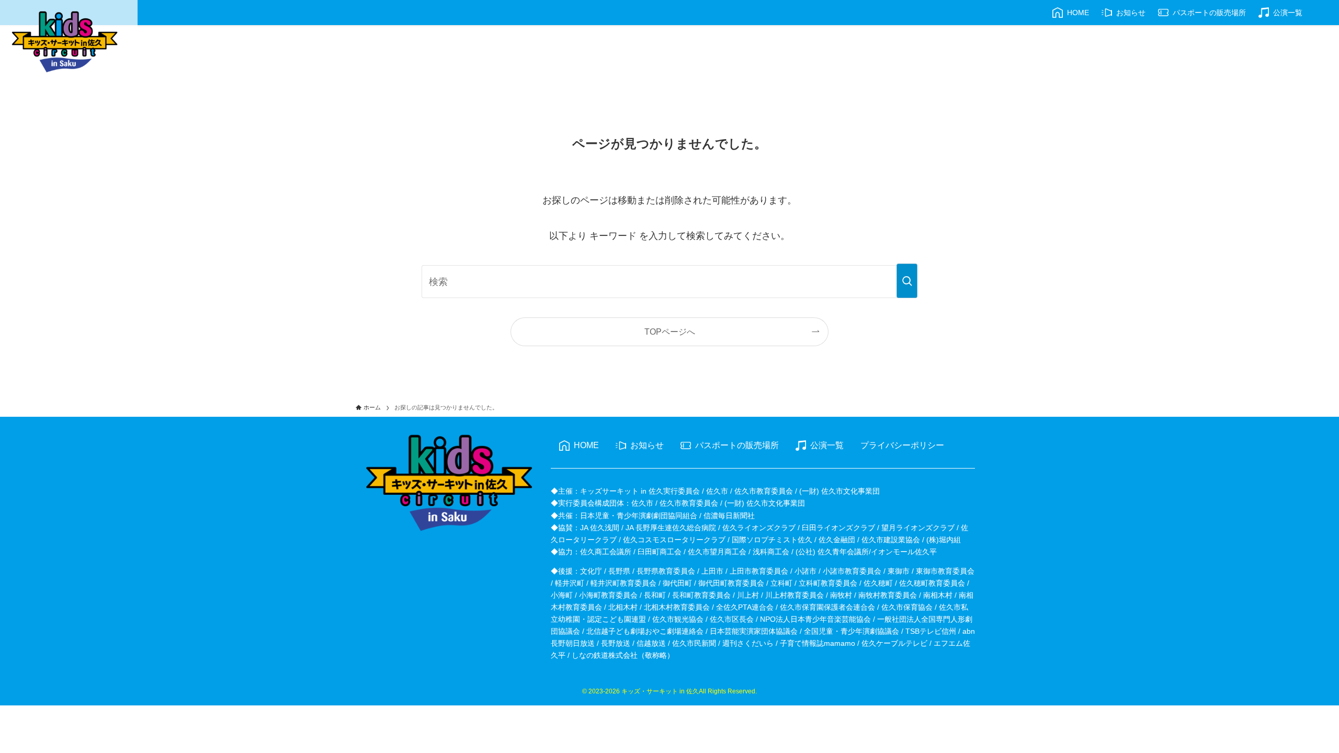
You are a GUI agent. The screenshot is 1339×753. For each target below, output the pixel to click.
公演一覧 (827, 445)
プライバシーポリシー (902, 445)
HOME (586, 445)
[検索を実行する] (907, 281)
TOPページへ (669, 331)
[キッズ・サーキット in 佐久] (64, 41)
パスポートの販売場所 (737, 445)
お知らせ (647, 445)
